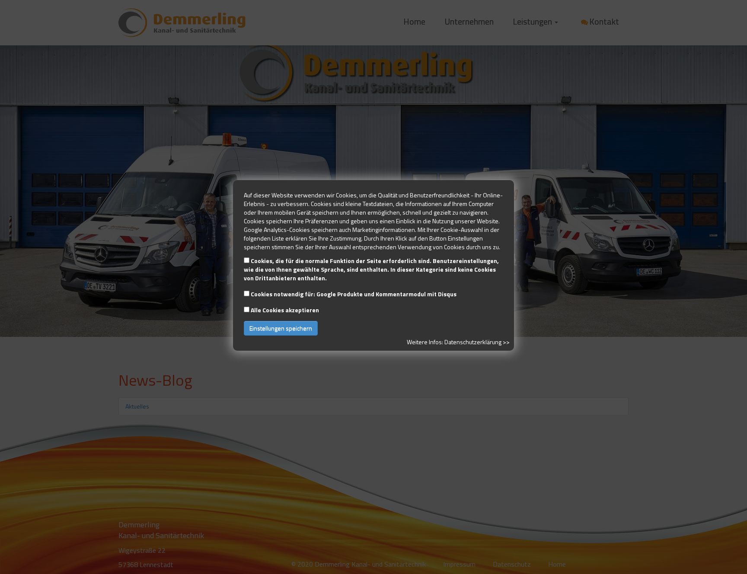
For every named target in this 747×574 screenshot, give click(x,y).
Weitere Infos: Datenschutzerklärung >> (458, 341)
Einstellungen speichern (280, 328)
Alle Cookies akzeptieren (285, 309)
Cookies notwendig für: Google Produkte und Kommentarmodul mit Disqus (353, 293)
